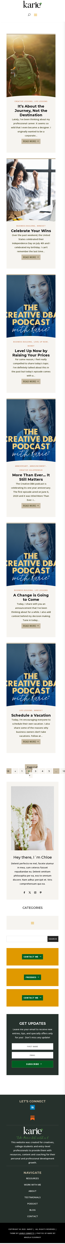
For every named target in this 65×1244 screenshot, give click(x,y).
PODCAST (32, 1203)
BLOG (32, 1209)
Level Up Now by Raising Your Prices (31, 353)
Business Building (25, 226)
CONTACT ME (31, 956)
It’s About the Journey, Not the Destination (31, 110)
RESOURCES (32, 1178)
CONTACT (32, 1216)
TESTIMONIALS (32, 1197)
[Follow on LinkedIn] (32, 1107)
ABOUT (32, 1190)
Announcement (38, 466)
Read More (29, 141)
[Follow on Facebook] (24, 892)
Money (31, 346)
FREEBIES (31, 977)
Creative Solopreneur (31, 470)
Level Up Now (41, 342)
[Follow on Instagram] (35, 892)
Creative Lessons (24, 101)
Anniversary (21, 466)
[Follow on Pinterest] (41, 892)
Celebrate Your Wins (31, 231)
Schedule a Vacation (31, 715)
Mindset (41, 226)
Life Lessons (40, 101)
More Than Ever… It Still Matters (31, 477)
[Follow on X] (30, 892)
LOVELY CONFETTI (26, 1233)
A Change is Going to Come (31, 597)
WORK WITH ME (32, 1184)
